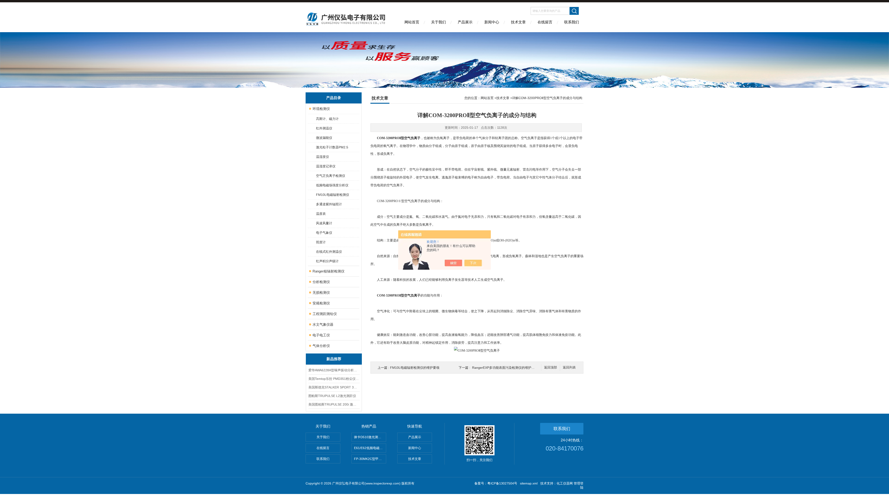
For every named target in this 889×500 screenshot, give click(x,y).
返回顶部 (550, 367)
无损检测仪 (321, 292)
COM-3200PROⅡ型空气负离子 (398, 138)
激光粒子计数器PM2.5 (332, 147)
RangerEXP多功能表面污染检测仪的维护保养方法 (508, 367)
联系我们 (571, 22)
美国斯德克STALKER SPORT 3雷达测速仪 (333, 387)
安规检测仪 (321, 303)
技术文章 (518, 22)
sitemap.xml (529, 483)
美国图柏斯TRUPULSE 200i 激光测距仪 (333, 404)
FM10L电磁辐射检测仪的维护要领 (414, 367)
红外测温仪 (324, 128)
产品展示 (465, 22)
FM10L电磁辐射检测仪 (332, 195)
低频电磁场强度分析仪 (332, 185)
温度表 (321, 214)
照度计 (321, 242)
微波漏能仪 (324, 138)
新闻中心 (491, 22)
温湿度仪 (322, 157)
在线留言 (545, 22)
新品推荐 (333, 359)
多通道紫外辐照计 (329, 204)
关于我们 (438, 22)
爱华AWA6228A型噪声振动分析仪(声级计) (333, 370)
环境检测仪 (321, 109)
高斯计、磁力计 (327, 119)
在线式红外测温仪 (329, 251)
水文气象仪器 (323, 324)
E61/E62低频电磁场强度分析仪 (370, 448)
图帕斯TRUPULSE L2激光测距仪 (332, 396)
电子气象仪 (324, 232)
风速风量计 (324, 223)
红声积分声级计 (327, 261)
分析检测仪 (321, 282)
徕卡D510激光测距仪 (369, 437)
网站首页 (411, 22)
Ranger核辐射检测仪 (328, 271)
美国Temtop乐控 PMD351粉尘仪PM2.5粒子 (333, 379)
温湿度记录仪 (325, 166)
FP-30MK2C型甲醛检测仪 (370, 459)
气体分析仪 (321, 346)
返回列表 (569, 367)
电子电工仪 (321, 335)
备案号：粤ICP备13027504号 (495, 483)
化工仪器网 (565, 483)
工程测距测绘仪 (325, 314)
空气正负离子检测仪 (330, 176)
